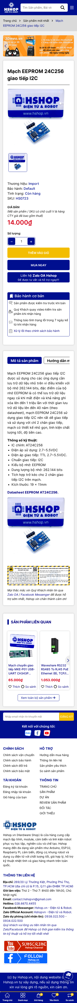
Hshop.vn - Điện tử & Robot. (53, 907)
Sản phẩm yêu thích (53, 765)
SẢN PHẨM (47, 792)
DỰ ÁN (44, 797)
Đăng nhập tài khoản (17, 792)
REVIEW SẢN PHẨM (53, 802)
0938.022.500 (54, 916)
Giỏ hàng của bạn (15, 797)
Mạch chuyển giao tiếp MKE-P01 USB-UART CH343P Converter (21, 669)
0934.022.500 (13, 920)
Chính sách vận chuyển (18, 755)
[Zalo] (28, 732)
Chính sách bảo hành (17, 760)
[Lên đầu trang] (68, 986)
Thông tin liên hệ (51, 760)
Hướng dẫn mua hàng (54, 755)
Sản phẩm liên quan (31, 622)
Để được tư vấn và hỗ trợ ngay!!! (38, 277)
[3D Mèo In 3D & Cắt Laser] (38, 46)
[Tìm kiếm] (62, 7)
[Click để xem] (38, 119)
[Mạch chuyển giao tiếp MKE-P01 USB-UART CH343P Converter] (22, 646)
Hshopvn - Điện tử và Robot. (53, 912)
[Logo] (11, 7)
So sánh (30, 686)
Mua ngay (38, 265)
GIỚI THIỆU (47, 813)
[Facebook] (37, 732)
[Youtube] (47, 732)
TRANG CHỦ (48, 786)
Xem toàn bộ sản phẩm (36, 697)
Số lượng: (14, 233)
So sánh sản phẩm (52, 771)
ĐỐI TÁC (45, 808)
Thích (16, 686)
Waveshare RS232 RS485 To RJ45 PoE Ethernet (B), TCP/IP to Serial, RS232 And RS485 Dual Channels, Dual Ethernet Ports (54, 669)
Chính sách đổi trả (15, 765)
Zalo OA (12, 594)
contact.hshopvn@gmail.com (31, 899)
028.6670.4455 (25, 903)
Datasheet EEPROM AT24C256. (33, 492)
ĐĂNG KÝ (66, 716)
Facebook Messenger (35, 594)
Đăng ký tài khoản (15, 786)
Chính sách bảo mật (16, 771)
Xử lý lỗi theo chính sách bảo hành (37, 330)
